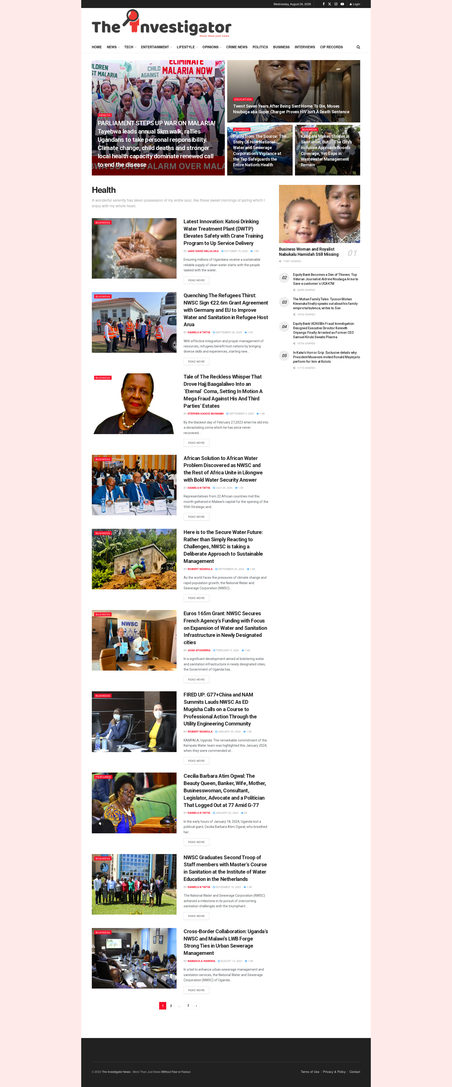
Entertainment (155, 47)
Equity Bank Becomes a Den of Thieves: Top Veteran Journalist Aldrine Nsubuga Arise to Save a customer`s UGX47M (325, 279)
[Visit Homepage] (161, 24)
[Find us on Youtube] (342, 4)
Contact (355, 1071)
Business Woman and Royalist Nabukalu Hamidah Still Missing (309, 252)
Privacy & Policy (334, 1071)
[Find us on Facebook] (324, 4)
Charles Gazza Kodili (117, 174)
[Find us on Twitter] (329, 4)
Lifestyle (186, 47)
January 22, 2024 (226, 812)
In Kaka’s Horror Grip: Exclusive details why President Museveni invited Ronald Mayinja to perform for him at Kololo (326, 357)
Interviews (305, 47)
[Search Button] (358, 47)
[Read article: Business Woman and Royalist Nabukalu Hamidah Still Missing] (319, 214)
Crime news (236, 47)
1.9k (262, 413)
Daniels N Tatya (199, 332)
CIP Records (331, 47)
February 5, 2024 (227, 650)
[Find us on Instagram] (336, 4)
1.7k (269, 121)
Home (97, 47)
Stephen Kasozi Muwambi (206, 413)
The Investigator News (116, 1072)
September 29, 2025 (228, 332)
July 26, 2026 (147, 174)
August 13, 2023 (231, 961)
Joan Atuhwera (199, 650)
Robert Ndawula (200, 569)
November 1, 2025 (315, 174)
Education (243, 99)
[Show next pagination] (196, 1006)
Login (356, 4)
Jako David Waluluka (203, 251)
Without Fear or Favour (175, 1072)
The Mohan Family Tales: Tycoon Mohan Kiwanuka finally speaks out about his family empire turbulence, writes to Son (325, 303)
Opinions (210, 47)
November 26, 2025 (248, 121)
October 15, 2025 (235, 251)
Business (281, 47)
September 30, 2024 (230, 569)
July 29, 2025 (223, 487)
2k (245, 812)
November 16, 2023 (228, 887)
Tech (128, 47)
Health (104, 115)
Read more (198, 279)
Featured (103, 777)
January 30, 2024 (229, 731)
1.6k (164, 174)
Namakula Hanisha (201, 961)
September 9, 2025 (241, 413)
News (112, 47)
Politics (260, 47)
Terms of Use (310, 1071)
